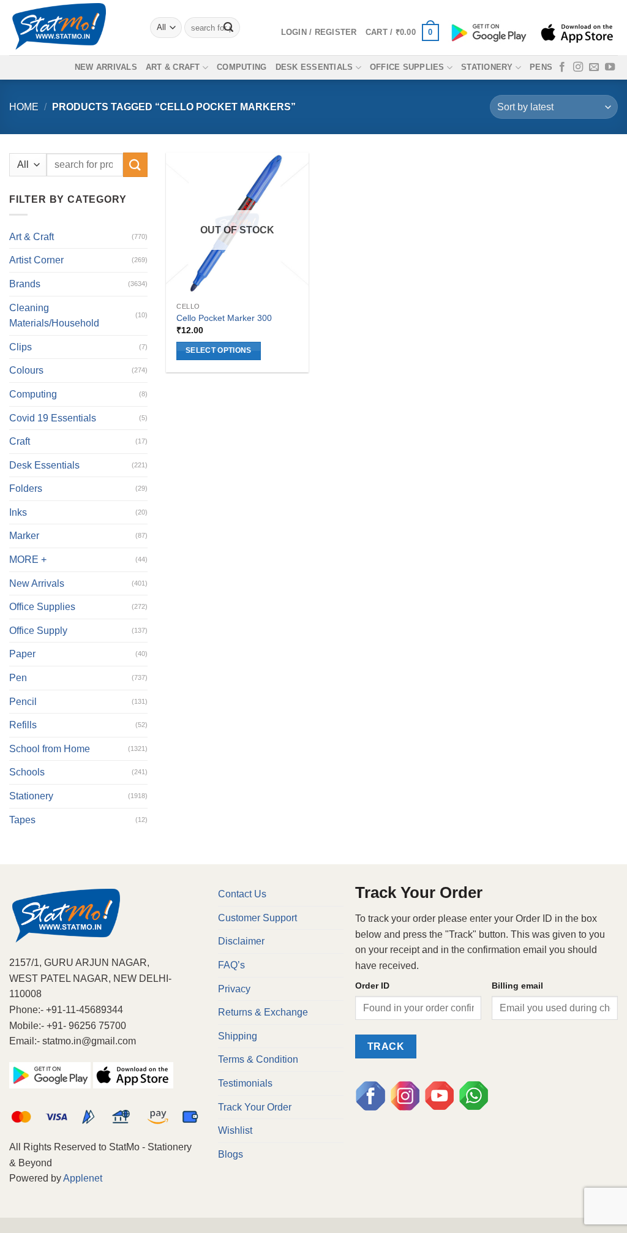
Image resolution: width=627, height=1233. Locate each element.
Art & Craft (173, 67)
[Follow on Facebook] (562, 67)
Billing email (517, 985)
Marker (24, 535)
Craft (19, 441)
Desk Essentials (314, 67)
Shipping (237, 1036)
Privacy (234, 989)
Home (24, 107)
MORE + (28, 559)
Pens (541, 67)
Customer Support (257, 918)
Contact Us (242, 894)
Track (385, 1046)
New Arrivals (106, 67)
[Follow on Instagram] (578, 67)
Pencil (23, 701)
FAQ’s (231, 965)
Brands (24, 284)
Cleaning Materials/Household (54, 316)
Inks (18, 512)
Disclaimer (241, 941)
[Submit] (228, 27)
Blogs (230, 1154)
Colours (26, 370)
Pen (18, 678)
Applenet (82, 1178)
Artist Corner (36, 260)
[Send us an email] (594, 67)
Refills (23, 725)
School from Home (49, 749)
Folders (25, 488)
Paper (22, 654)
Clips (20, 347)
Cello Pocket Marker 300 (224, 318)
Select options (219, 350)
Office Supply (38, 630)
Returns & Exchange (263, 1012)
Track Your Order (254, 1107)
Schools (27, 772)
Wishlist (235, 1130)
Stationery (487, 67)
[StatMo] (70, 27)
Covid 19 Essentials (52, 418)
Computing (241, 67)
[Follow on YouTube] (610, 67)
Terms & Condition (258, 1059)
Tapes (22, 820)
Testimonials (245, 1083)
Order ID (372, 985)
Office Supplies (407, 67)
